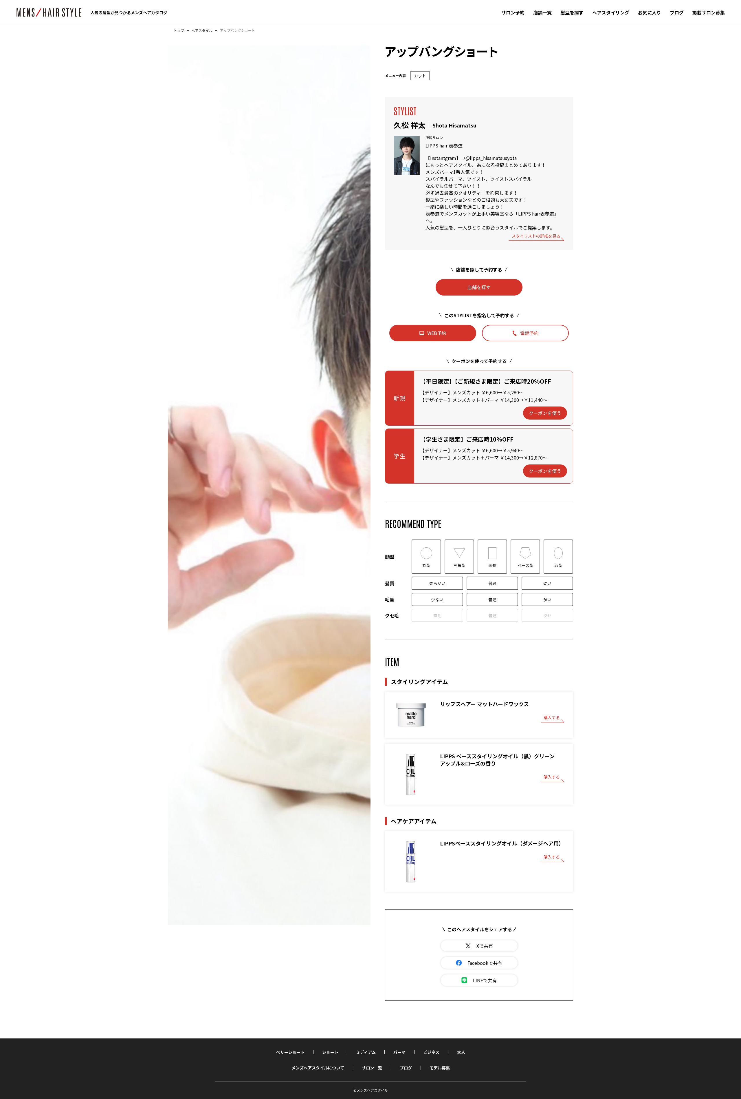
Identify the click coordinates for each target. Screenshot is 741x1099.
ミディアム (366, 1052)
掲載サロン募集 (708, 12)
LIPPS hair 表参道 (444, 145)
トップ (179, 30)
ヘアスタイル (202, 30)
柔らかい (437, 583)
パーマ (399, 1052)
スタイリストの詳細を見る (536, 236)
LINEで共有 (485, 980)
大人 (461, 1052)
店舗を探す (479, 287)
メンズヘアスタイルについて (317, 1068)
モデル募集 (440, 1068)
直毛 (437, 615)
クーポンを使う (545, 412)
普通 (492, 583)
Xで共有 (484, 945)
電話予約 (529, 332)
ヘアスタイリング (610, 12)
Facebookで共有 (484, 962)
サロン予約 (512, 12)
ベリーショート (290, 1052)
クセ (547, 615)
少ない (437, 599)
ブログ (677, 12)
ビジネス (431, 1052)
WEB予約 (436, 332)
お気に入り (649, 12)
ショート (330, 1052)
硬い (547, 583)
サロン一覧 (372, 1068)
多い (547, 599)
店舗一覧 (542, 12)
